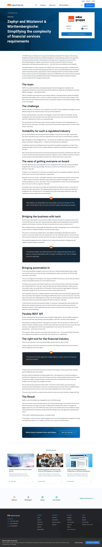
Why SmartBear (63, 5)
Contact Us (40, 522)
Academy (54, 517)
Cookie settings (79, 542)
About (38, 517)
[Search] (82, 5)
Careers (39, 519)
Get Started (89, 5)
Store (83, 1)
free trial (37, 420)
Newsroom (39, 524)
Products (43, 5)
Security (84, 519)
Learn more (13, 544)
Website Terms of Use (87, 524)
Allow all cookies (92, 542)
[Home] (15, 5)
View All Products (71, 529)
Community (55, 519)
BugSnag (69, 519)
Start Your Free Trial (66, 432)
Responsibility (40, 529)
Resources (52, 5)
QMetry (69, 527)
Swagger (69, 517)
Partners (39, 527)
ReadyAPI (69, 524)
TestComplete (70, 522)
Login (93, 1)
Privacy (84, 517)
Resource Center (56, 522)
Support (88, 1)
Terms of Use (85, 522)
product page (53, 420)
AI (36, 5)
